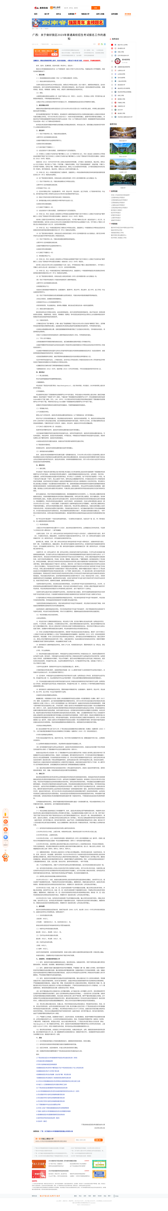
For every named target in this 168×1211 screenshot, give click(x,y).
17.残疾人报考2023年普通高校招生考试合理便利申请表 (53, 1111)
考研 (89, 1196)
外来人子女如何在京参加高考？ (121, 195)
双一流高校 (87, 50)
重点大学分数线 (66, 53)
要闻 (75, 1196)
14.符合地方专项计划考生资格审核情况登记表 (50, 1101)
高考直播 (114, 14)
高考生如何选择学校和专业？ (56, 1166)
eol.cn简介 (58, 1201)
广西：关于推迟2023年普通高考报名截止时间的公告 (56, 1131)
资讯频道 (128, 14)
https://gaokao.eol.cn (56, 44)
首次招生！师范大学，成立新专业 (58, 1173)
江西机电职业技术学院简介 (119, 200)
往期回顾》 (87, 1160)
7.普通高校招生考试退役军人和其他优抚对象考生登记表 (53, 1078)
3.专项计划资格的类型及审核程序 (46, 1064)
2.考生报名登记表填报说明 (44, 1061)
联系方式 (65, 1201)
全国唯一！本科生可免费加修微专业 (80, 1176)
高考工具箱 (100, 14)
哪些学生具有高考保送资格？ (78, 1173)
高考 (37, 28)
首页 (35, 14)
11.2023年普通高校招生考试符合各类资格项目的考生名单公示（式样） (58, 1091)
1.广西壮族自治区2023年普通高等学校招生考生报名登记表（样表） (57, 1058)
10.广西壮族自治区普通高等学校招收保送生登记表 (51, 1088)
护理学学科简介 (116, 215)
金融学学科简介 (116, 220)
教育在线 (34, 1196)
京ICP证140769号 (79, 1201)
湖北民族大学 (126, 81)
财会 (105, 1196)
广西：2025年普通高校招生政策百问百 (81, 1153)
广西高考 (45, 28)
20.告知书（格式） (42, 1121)
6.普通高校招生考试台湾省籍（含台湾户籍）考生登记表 (53, 1074)
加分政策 (78, 55)
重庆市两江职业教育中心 (118, 235)
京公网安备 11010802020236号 (104, 1201)
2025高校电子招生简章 (56, 1161)
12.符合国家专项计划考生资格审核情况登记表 (50, 1094)
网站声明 (71, 1201)
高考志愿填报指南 (89, 55)
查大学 (46, 14)
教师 (94, 1196)
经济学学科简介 (116, 212)
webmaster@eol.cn (85, 1204)
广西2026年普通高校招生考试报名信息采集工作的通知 (49, 1148)
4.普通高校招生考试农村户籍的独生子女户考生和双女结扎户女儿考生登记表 (59, 1068)
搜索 (95, 8)
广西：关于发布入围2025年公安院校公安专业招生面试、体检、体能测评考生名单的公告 (95, 1150)
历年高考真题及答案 (70, 1161)
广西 (41, 28)
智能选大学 (85, 14)
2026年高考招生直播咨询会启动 (70, 50)
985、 (93, 50)
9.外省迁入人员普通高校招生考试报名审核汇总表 (51, 1084)
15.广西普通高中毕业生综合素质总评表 (48, 1104)
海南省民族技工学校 (117, 232)
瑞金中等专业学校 (116, 230)
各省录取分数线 (99, 53)
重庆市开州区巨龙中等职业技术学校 (122, 227)
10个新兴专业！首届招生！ (56, 1163)
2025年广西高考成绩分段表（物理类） (81, 1156)
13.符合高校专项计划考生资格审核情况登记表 (50, 1098)
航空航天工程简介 (116, 210)
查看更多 (6, 845)
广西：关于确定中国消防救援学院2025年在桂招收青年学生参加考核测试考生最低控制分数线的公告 (62, 1153)
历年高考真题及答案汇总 (68, 55)
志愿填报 (71, 14)
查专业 (58, 14)
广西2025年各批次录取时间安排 (43, 1150)
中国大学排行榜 (76, 53)
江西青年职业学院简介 (118, 197)
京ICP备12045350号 (90, 1201)
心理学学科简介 (116, 218)
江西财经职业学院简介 (118, 202)
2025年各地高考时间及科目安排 (59, 1171)
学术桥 (100, 1196)
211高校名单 (99, 50)
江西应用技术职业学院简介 (119, 207)
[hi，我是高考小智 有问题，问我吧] (5, 856)
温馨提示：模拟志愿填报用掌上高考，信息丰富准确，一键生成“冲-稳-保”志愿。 (67, 60)
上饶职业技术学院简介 (118, 205)
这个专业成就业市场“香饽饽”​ (78, 1166)
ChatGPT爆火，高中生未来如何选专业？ (60, 1176)
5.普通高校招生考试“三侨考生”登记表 (47, 1071)
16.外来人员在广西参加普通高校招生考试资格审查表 (52, 1108)
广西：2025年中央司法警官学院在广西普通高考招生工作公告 (51, 1156)
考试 (80, 1196)
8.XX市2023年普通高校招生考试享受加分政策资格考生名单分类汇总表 (58, 1081)
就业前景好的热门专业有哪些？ (78, 1163)
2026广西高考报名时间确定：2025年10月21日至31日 (85, 1148)
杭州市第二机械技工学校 (118, 237)
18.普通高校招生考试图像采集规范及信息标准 (50, 1114)
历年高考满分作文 (89, 53)
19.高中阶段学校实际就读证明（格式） (48, 1118)
